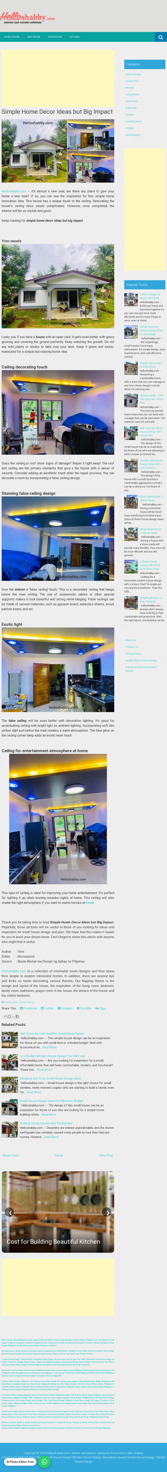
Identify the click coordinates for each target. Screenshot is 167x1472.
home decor (11, 1002)
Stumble (85, 1008)
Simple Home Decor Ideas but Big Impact (57, 111)
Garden (130, 114)
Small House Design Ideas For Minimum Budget (51, 1101)
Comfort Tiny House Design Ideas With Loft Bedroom (151, 464)
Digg (102, 1008)
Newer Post (10, 1155)
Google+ (66, 1008)
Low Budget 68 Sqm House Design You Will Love (52, 1056)
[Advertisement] (58, 78)
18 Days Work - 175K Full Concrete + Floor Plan (151, 399)
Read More (49, 1047)
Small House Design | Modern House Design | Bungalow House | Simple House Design (100, 1457)
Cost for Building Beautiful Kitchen (53, 1241)
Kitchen (75, 36)
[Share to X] (13, 1016)
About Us (131, 640)
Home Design (26, 1002)
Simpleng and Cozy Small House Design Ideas (50, 1078)
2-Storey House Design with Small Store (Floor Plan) (150, 565)
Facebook (30, 1008)
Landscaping (133, 134)
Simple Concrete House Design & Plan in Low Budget (151, 330)
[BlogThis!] (9, 1016)
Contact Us (132, 647)
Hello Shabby (134, 1453)
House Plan (132, 81)
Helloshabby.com (14, 191)
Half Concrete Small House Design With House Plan (151, 432)
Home (59, 1155)
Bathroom (55, 36)
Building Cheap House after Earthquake (46, 1123)
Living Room (11, 36)
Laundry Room (134, 121)
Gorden (130, 128)
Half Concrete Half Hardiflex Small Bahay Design (52, 1033)
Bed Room (33, 36)
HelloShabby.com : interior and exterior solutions (78, 1453)
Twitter (49, 1008)
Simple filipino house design (141, 660)
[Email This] (5, 1016)
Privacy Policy (133, 653)
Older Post (106, 1155)
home (90, 903)
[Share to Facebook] (17, 1016)
